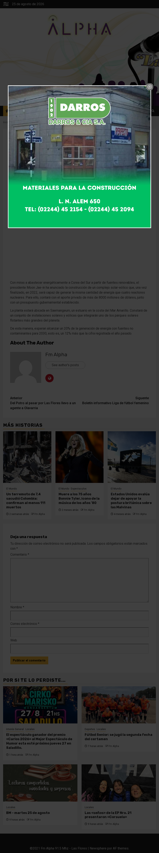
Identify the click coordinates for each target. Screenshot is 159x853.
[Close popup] (150, 87)
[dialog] (79, 156)
